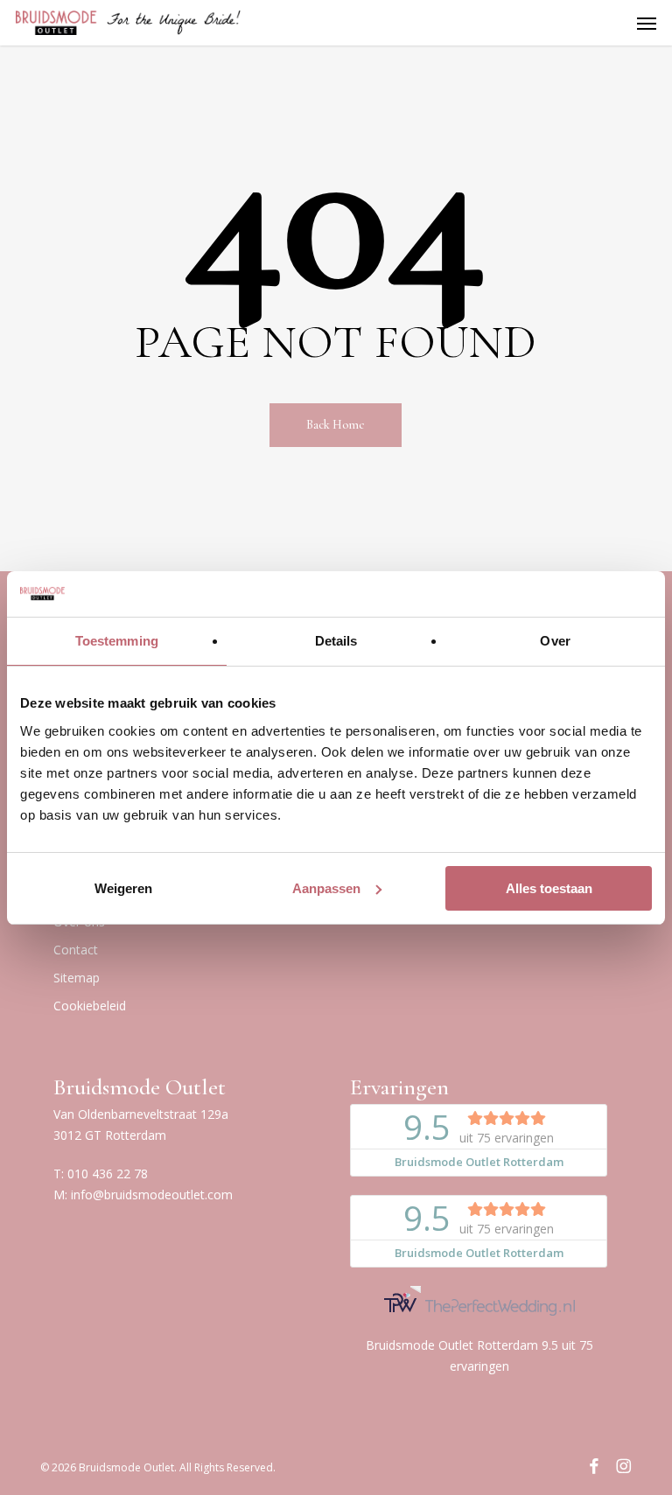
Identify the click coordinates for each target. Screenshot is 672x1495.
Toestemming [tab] (116, 640)
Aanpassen (326, 888)
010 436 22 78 (107, 1173)
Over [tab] (555, 640)
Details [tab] (336, 640)
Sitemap (76, 977)
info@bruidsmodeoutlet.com (152, 1194)
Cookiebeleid (89, 1005)
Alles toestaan (549, 888)
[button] (646, 22)
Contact (75, 949)
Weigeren (123, 888)
